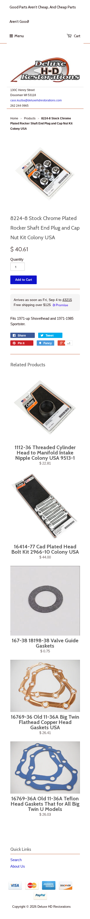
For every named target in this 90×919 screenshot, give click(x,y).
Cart (77, 36)
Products (30, 118)
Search (16, 860)
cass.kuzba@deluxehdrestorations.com (36, 100)
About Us (17, 866)
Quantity (17, 259)
